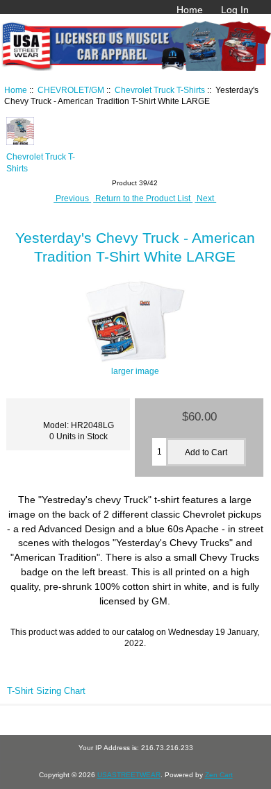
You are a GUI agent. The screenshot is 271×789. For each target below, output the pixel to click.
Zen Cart (219, 775)
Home (189, 9)
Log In (235, 9)
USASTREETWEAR (129, 775)
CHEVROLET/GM (71, 89)
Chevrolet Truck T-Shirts (160, 89)
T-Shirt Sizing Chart (46, 691)
